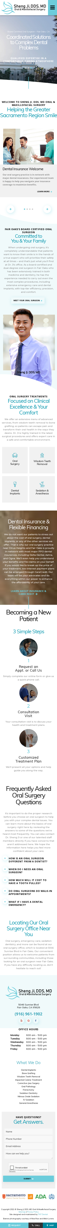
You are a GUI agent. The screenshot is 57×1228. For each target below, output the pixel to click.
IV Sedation (28, 1099)
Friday (13, 1048)
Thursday (15, 1045)
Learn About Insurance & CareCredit (28, 593)
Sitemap (22, 1212)
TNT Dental (43, 1214)
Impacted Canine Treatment (28, 1079)
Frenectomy (28, 1089)
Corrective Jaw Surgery (29, 1083)
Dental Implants (28, 1070)
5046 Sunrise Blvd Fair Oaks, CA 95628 (28, 1006)
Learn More (43, 191)
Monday (14, 1035)
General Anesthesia (28, 1103)
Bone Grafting (28, 1073)
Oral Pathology (28, 1086)
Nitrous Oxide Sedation (29, 1096)
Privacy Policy (32, 1212)
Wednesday (17, 1042)
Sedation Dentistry (29, 1093)
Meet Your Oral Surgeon (27, 300)
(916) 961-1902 (28, 1014)
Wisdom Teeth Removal (28, 1076)
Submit (27, 1178)
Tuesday (15, 1038)
